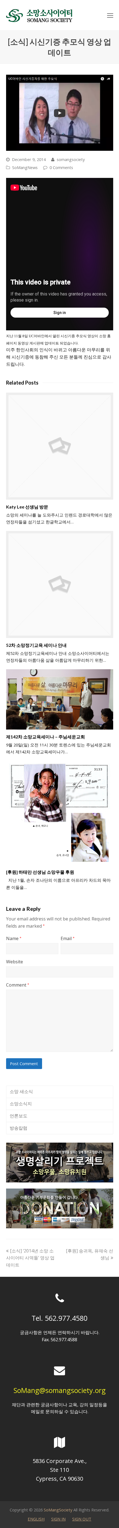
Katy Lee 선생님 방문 (27, 506)
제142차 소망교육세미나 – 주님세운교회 (45, 736)
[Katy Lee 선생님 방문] (59, 446)
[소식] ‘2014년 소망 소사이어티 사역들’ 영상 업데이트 (30, 1258)
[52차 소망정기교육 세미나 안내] (59, 584)
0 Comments (61, 167)
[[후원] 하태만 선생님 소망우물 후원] (59, 813)
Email (67, 938)
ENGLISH (36, 1519)
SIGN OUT (81, 1519)
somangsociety (71, 159)
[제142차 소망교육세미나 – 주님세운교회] (59, 699)
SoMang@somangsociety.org (60, 1390)
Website (14, 962)
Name (13, 938)
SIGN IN (58, 1519)
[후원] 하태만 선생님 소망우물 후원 (40, 872)
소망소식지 (21, 1104)
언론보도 (18, 1116)
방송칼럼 (18, 1128)
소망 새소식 (21, 1091)
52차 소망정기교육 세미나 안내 (36, 645)
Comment (17, 985)
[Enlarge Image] (59, 113)
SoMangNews (25, 167)
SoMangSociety (58, 1510)
